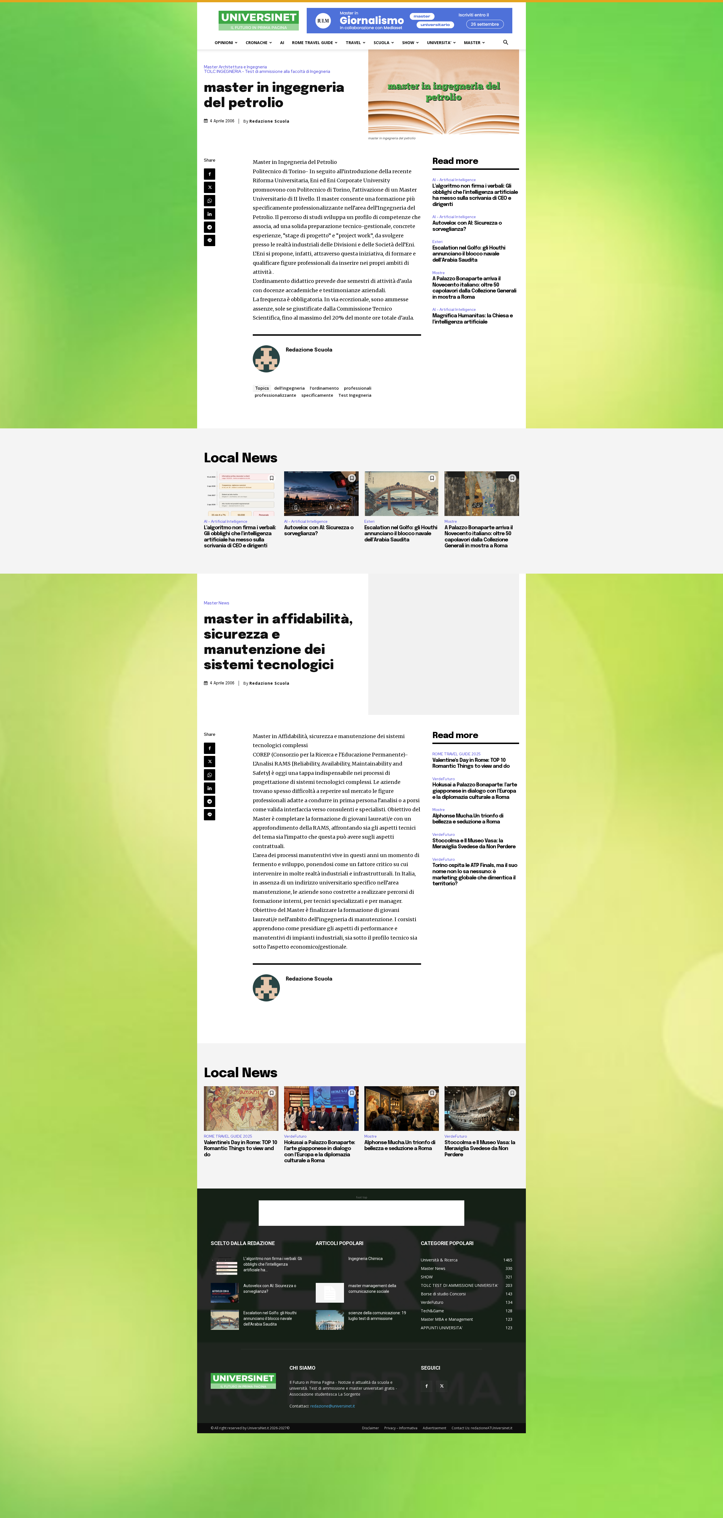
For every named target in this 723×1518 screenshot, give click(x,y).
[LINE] (209, 240)
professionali (357, 388)
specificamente (317, 395)
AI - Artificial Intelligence (454, 179)
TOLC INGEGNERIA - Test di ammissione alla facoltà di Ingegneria (267, 72)
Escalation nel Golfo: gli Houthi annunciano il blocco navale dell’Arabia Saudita (468, 254)
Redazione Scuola (269, 121)
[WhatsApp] (209, 200)
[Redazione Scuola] (266, 358)
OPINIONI (224, 42)
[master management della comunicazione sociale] (330, 1293)
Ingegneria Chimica (366, 1258)
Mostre (438, 272)
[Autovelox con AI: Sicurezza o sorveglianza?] (321, 493)
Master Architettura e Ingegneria (235, 67)
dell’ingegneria (289, 388)
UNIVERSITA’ (439, 42)
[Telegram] (209, 227)
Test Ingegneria (354, 395)
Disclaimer (370, 1428)
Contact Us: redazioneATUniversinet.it (482, 1428)
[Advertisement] (361, 1213)
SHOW (408, 42)
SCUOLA (381, 42)
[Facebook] (209, 174)
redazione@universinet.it (332, 1406)
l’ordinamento (324, 388)
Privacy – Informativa (400, 1428)
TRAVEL (353, 42)
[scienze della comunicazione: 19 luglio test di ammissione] (330, 1320)
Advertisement (434, 1428)
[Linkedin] (209, 214)
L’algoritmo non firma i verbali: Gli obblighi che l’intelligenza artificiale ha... (272, 1264)
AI (282, 42)
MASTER (472, 42)
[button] (505, 43)
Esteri (437, 241)
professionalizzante (275, 395)
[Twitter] (209, 187)
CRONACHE (256, 42)
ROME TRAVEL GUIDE (312, 42)
